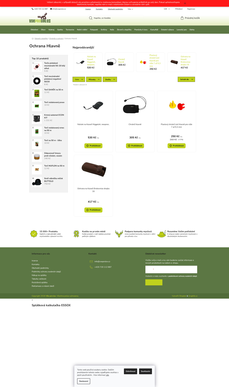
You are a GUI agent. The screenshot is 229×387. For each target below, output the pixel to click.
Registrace (191, 9)
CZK (166, 9)
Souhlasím (145, 371)
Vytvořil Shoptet (179, 296)
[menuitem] (34, 30)
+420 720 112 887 (41, 9)
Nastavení (83, 381)
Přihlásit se (153, 282)
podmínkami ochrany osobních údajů (182, 276)
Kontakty (99, 9)
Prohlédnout (95, 145)
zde (107, 375)
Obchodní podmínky (115, 9)
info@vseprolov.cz (59, 9)
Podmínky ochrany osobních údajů (46, 271)
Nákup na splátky (39, 275)
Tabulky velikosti (39, 279)
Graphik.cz (192, 296)
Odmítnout (130, 371)
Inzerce (88, 9)
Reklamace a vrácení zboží (43, 286)
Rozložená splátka (39, 282)
